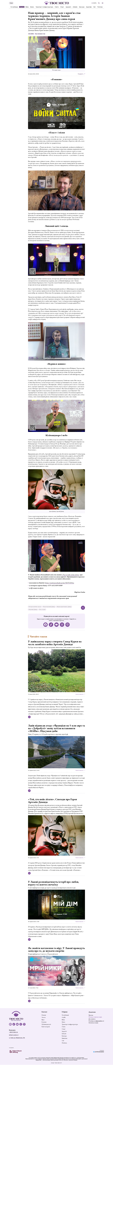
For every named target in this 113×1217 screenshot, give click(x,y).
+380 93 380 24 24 (13, 1032)
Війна (27, 7)
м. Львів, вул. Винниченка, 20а (17, 1037)
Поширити (80, 74)
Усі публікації (14, 7)
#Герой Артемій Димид (49, 606)
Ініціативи (89, 7)
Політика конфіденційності (96, 1021)
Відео (43, 1019)
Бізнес (32, 7)
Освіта (57, 7)
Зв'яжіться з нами (93, 1023)
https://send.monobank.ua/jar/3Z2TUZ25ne (59, 583)
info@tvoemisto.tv (14, 1035)
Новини (44, 1015)
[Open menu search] (98, 3)
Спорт (62, 7)
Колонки (44, 1022)
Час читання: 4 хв (40, 33)
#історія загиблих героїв (35, 606)
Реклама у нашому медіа (95, 1017)
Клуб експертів (46, 1026)
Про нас (91, 1015)
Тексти (43, 1017)
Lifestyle (75, 7)
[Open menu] (102, 3)
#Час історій (42, 609)
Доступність (92, 1019)
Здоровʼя (68, 7)
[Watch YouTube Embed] (56, 113)
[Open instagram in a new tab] (62, 624)
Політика (99, 7)
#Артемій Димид (33, 609)
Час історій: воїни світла (71, 575)
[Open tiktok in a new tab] (51, 624)
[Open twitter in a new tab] (67, 624)
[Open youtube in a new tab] (56, 624)
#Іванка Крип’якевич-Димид (64, 606)
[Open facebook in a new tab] (45, 624)
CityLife (22, 7)
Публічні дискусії (46, 1024)
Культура (81, 7)
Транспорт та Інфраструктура (44, 7)
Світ (94, 7)
